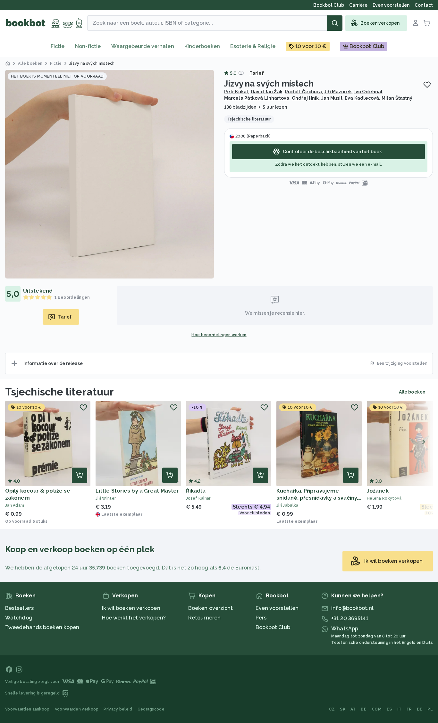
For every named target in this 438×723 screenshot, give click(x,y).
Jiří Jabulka (287, 505)
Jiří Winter (106, 498)
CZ (332, 709)
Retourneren (204, 618)
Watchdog (18, 618)
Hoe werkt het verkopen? (134, 618)
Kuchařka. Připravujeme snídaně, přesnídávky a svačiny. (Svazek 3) (317, 498)
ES (389, 709)
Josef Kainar (198, 498)
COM (377, 709)
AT (353, 709)
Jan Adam (14, 505)
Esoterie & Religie (252, 46)
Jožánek (378, 491)
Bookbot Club (273, 627)
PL (430, 709)
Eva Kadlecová (362, 98)
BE (420, 709)
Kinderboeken (202, 46)
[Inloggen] (415, 23)
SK (342, 709)
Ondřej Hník (305, 98)
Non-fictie (88, 46)
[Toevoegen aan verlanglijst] (427, 84)
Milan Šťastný (397, 98)
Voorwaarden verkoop (77, 709)
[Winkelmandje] (427, 23)
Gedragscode (151, 709)
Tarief (256, 73)
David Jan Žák (266, 91)
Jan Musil (331, 98)
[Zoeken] (334, 23)
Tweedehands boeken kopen (42, 627)
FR (409, 709)
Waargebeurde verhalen (142, 46)
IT (399, 709)
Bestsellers (19, 608)
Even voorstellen (277, 608)
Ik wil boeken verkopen (131, 608)
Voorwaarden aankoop (27, 709)
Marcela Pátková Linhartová (257, 98)
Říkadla (196, 491)
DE (363, 709)
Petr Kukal (236, 91)
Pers (261, 618)
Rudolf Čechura (303, 91)
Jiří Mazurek (338, 91)
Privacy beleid (118, 709)
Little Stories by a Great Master (137, 491)
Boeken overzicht (210, 608)
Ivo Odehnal (368, 91)
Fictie (58, 46)
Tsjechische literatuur (59, 392)
